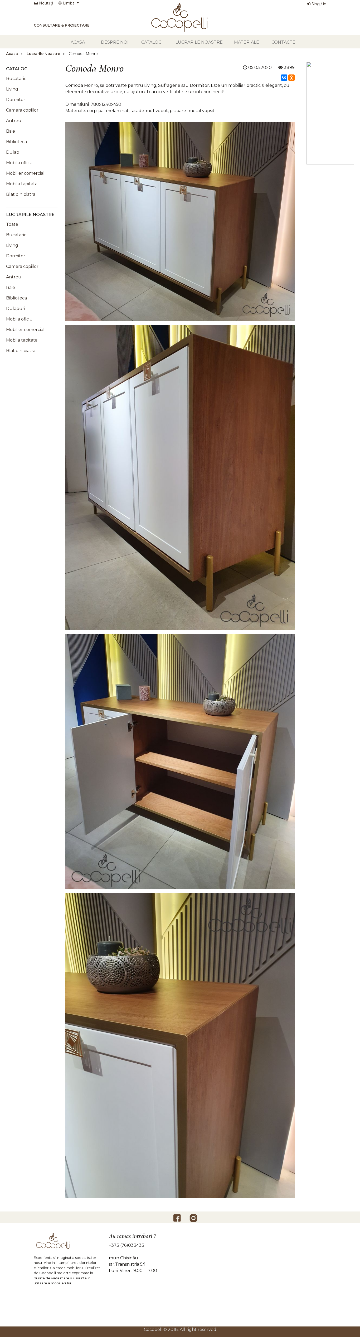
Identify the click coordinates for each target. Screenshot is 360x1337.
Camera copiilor (22, 110)
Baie (10, 131)
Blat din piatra (20, 194)
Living (12, 89)
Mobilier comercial (25, 173)
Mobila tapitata (21, 183)
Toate (12, 224)
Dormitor (15, 99)
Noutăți (45, 3)
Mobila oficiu (19, 162)
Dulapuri (15, 308)
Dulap (12, 152)
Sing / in (318, 4)
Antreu (13, 120)
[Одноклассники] (291, 77)
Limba (69, 3)
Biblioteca (16, 141)
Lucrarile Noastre (199, 42)
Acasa (78, 42)
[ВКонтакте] (284, 77)
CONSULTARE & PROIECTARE (62, 25)
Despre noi (115, 42)
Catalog (151, 42)
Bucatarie (16, 78)
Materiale (246, 42)
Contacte (283, 42)
